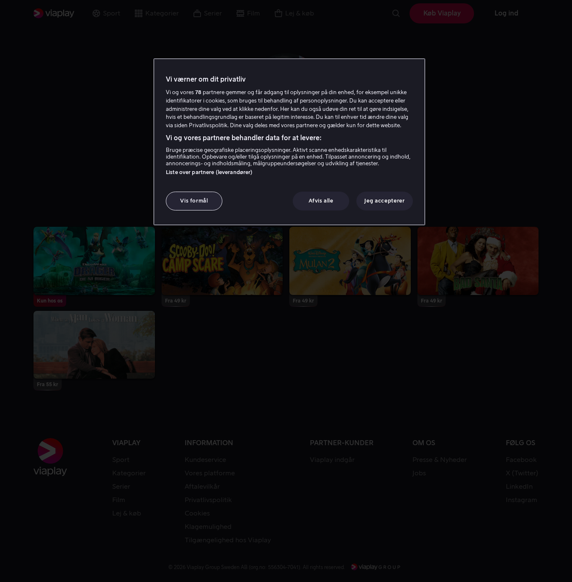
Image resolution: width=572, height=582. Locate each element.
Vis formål (194, 200)
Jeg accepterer (384, 200)
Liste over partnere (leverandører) (209, 172)
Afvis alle (321, 200)
